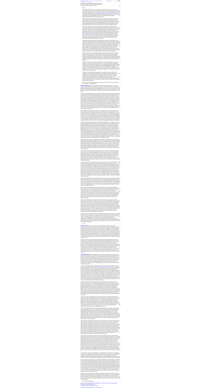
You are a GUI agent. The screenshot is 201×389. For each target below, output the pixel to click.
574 (119, 276)
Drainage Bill (96, 13)
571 (119, 190)
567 (119, 76)
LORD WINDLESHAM (85, 254)
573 (119, 247)
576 (119, 332)
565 (119, 15)
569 (119, 133)
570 (119, 163)
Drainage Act (91, 27)
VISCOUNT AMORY (84, 225)
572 (119, 217)
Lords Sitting (89, 2)
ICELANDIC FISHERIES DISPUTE (91, 385)
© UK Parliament (98, 387)
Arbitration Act (97, 157)
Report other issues (90, 387)
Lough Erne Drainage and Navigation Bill (109, 13)
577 (119, 360)
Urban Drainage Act (86, 33)
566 (119, 46)
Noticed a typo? (83, 387)
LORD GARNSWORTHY (85, 85)
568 (119, 107)
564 (119, 5)
